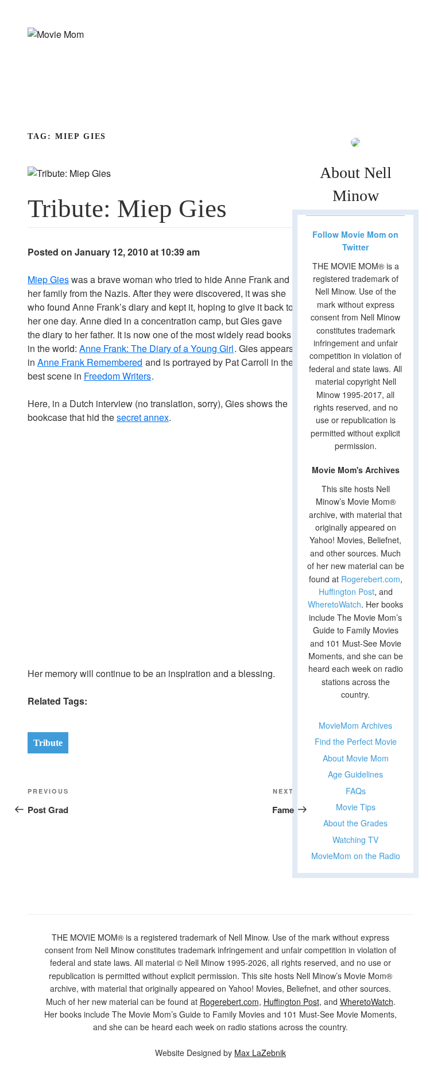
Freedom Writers (117, 375)
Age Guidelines (355, 774)
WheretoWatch (334, 604)
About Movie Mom (356, 758)
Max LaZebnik (260, 1052)
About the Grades (355, 823)
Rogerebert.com (370, 579)
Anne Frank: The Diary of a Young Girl (156, 348)
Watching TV (355, 839)
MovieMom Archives (355, 725)
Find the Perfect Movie (356, 741)
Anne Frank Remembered (89, 362)
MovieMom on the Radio (355, 855)
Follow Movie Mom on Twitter (355, 241)
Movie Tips (356, 807)
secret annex (143, 417)
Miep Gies (48, 279)
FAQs (356, 790)
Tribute (48, 743)
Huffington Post (346, 591)
